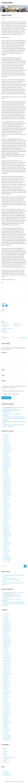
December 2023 (7, 479)
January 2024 (6, 478)
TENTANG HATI (22, 337)
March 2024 (6, 475)
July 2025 (5, 453)
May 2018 (5, 509)
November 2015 (7, 517)
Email (3, 375)
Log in (4, 770)
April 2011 (5, 539)
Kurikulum (5, 754)
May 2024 (5, 472)
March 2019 (6, 501)
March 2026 (6, 442)
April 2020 (5, 497)
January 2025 (6, 459)
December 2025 (7, 447)
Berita (4, 748)
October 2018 (6, 504)
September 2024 (7, 465)
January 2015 (6, 525)
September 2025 (7, 451)
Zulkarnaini (7, 2)
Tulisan (3, 18)
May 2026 (5, 439)
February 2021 (6, 492)
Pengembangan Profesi (8, 757)
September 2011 (7, 536)
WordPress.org (6, 775)
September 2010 (7, 543)
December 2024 (7, 461)
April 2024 (5, 473)
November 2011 (7, 534)
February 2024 (6, 476)
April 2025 (5, 454)
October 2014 (6, 528)
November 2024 (7, 462)
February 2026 (6, 443)
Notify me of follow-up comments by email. (13, 390)
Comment (4, 352)
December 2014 (7, 526)
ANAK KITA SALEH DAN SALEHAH (11, 579)
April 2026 (5, 440)
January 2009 (6, 557)
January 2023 (6, 489)
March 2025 (6, 456)
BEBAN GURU (4, 323)
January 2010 (6, 550)
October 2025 (6, 450)
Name (3, 369)
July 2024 (5, 468)
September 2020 (7, 495)
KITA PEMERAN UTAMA (9, 578)
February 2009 (6, 556)
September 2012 (7, 532)
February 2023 (6, 487)
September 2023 (7, 484)
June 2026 (5, 437)
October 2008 (6, 561)
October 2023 (6, 483)
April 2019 (5, 500)
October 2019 (6, 498)
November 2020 (7, 493)
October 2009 (6, 551)
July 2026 (5, 436)
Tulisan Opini (6, 762)
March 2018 (6, 511)
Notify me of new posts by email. (10, 394)
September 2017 (7, 514)
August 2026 (6, 434)
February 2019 (6, 503)
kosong (5, 581)
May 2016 (5, 515)
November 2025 (7, 448)
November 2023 (7, 481)
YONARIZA (5, 417)
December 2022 (7, 490)
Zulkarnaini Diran (15, 17)
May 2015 (5, 520)
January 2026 (6, 445)
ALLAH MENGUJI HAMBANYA (17, 417)
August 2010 (6, 545)
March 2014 (6, 529)
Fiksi (4, 749)
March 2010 (6, 548)
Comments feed (7, 773)
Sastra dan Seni (6, 759)
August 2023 (6, 486)
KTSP (4, 752)
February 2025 (6, 458)
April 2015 (5, 522)
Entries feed (6, 772)
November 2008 (7, 559)
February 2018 (6, 512)
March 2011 (6, 540)
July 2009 (5, 553)
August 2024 (6, 467)
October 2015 (6, 518)
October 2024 (6, 464)
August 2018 (6, 507)
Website (4, 380)
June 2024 (5, 470)
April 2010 (5, 546)
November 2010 (7, 542)
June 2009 (5, 554)
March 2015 (6, 523)
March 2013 (6, 531)
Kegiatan (5, 751)
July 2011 (5, 537)
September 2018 (7, 506)
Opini (22, 17)
